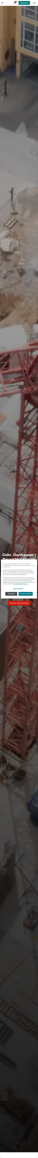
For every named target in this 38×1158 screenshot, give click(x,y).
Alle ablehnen (11, 593)
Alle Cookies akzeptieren (26, 593)
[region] (19, 579)
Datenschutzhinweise (17, 583)
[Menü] (2, 2)
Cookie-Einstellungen (18, 588)
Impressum (25, 583)
